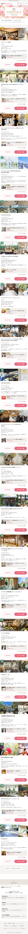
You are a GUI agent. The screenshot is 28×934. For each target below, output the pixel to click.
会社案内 (5, 923)
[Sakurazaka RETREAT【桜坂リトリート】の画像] (14, 459)
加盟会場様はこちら (15, 925)
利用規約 (9, 923)
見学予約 (8, 64)
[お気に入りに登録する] (25, 40)
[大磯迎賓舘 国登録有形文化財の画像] (14, 708)
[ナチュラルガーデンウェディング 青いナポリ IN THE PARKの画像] (14, 120)
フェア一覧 (21, 64)
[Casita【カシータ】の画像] (14, 666)
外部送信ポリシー (7, 925)
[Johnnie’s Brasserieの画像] (14, 207)
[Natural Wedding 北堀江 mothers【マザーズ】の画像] (14, 500)
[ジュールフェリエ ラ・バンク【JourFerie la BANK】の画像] (14, 416)
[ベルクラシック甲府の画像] (14, 34)
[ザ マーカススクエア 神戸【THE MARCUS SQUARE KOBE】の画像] (14, 163)
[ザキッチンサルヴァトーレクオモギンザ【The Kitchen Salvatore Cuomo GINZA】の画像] (14, 331)
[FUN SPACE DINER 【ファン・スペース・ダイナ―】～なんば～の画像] (14, 541)
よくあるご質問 (22, 928)
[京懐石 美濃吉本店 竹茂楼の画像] (14, 749)
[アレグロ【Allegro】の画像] (14, 625)
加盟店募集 (22, 925)
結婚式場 (18, 886)
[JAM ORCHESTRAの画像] (14, 375)
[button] (14, 897)
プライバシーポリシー (20, 923)
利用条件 (13, 923)
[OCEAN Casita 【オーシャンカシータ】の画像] (14, 791)
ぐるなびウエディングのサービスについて (10, 928)
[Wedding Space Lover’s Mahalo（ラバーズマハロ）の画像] (14, 76)
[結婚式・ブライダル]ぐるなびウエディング (8, 886)
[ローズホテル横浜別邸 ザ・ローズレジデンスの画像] (14, 583)
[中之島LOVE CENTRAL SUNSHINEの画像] (14, 248)
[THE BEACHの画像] (14, 831)
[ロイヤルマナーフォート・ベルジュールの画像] (14, 289)
